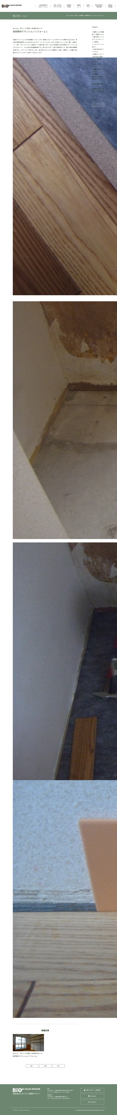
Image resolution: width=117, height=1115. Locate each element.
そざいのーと (96, 66)
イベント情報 (96, 59)
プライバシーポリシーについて (21, 1110)
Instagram (93, 1102)
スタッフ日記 (96, 64)
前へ (32, 1066)
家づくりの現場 (25, 28)
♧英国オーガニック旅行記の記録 (98, 55)
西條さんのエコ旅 (98, 91)
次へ (58, 1066)
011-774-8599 (54, 1092)
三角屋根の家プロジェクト (98, 70)
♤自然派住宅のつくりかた (98, 50)
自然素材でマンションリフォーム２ (25, 1056)
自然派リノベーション (98, 80)
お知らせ (95, 61)
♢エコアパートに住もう (98, 46)
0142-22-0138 (54, 1098)
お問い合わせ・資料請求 (93, 1090)
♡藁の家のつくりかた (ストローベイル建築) (98, 40)
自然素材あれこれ (36, 28)
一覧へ (45, 1066)
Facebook (93, 1096)
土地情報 (95, 74)
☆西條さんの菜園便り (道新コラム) (98, 33)
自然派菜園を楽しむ (98, 85)
